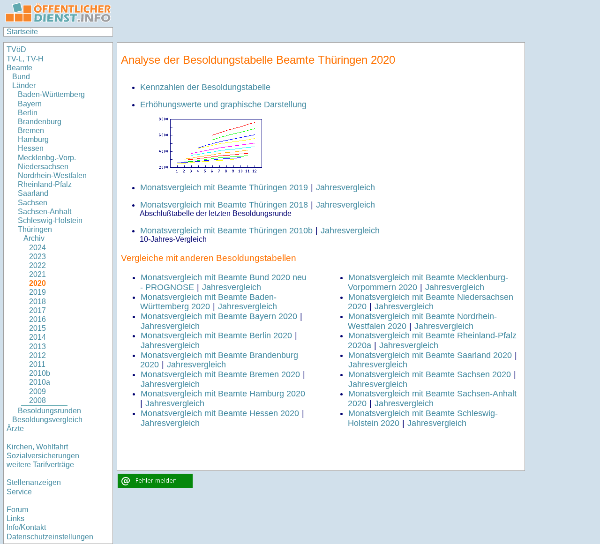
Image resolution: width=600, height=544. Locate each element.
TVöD (16, 49)
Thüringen (35, 229)
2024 (37, 248)
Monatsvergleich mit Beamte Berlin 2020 (216, 335)
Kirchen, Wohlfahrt (37, 447)
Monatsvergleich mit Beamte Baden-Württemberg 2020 (208, 302)
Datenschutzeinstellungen (50, 537)
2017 (37, 310)
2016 (37, 319)
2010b (39, 373)
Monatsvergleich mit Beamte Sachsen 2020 (429, 374)
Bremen (31, 130)
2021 (37, 274)
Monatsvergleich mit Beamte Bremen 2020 (220, 374)
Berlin (28, 113)
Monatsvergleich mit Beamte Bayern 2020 (219, 316)
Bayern (30, 104)
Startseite (22, 32)
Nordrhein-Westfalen (52, 175)
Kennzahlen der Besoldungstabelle (205, 87)
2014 (37, 337)
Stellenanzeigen (34, 482)
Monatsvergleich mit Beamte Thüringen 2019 (224, 187)
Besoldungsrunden (49, 411)
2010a (39, 382)
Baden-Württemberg (51, 94)
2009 (37, 391)
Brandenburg (39, 122)
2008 (37, 400)
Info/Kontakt (26, 527)
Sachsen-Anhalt (44, 212)
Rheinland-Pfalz (45, 184)
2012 (37, 355)
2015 (37, 328)
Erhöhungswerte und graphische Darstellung (223, 104)
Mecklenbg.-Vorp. (47, 158)
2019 (37, 292)
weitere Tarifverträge (40, 465)
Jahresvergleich (345, 187)
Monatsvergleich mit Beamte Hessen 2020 (220, 413)
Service (19, 492)
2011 (37, 364)
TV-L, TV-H (25, 59)
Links (15, 518)
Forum (17, 510)
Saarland (33, 193)
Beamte (19, 68)
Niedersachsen (43, 167)
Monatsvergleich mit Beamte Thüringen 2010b (226, 230)
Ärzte (15, 428)
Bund (21, 77)
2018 (37, 302)
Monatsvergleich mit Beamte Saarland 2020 (430, 355)
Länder (24, 85)
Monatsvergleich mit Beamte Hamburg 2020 (223, 393)
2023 (37, 257)
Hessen (31, 148)
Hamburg (33, 139)
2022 (37, 265)
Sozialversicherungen (43, 456)
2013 (37, 346)
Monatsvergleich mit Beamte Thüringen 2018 (224, 204)
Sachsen (32, 203)
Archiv (34, 238)
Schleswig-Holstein (50, 220)
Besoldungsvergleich (47, 420)
